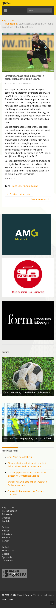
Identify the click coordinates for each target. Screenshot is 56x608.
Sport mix (7, 557)
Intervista (7, 534)
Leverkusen (24, 185)
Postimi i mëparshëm (20, 194)
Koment (6, 537)
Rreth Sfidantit (9, 510)
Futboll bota (8, 550)
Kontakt (6, 521)
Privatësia (7, 514)
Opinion (6, 527)
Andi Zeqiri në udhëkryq (19, 456)
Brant (14, 185)
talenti (34, 185)
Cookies (6, 517)
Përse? (5, 540)
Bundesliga (11, 23)
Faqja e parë (8, 20)
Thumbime (7, 560)
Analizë (5, 530)
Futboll (5, 546)
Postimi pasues (39, 198)
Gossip (5, 553)
